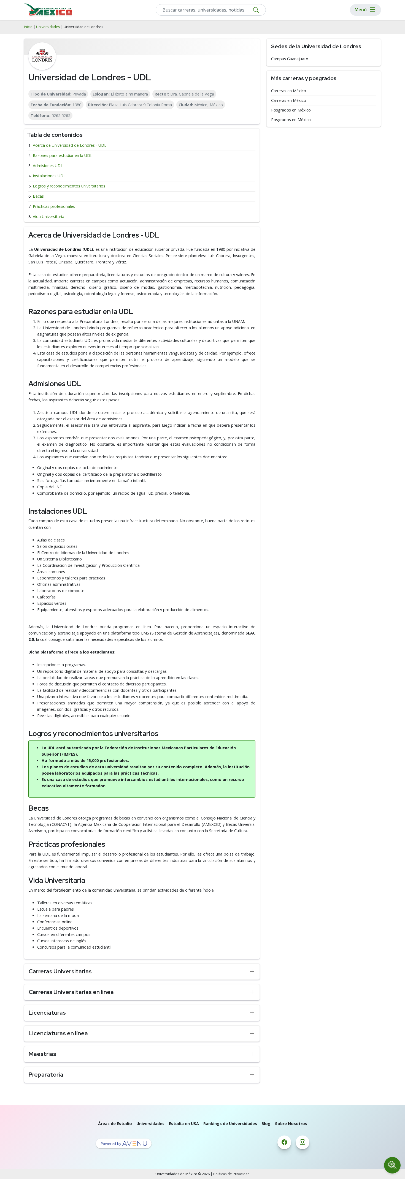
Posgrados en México (291, 110)
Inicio (28, 26)
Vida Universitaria (48, 216)
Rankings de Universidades (230, 1123)
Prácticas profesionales (54, 206)
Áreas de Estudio (115, 1123)
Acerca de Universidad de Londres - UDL (69, 145)
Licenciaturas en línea (58, 1033)
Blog (266, 1123)
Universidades (48, 26)
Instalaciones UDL (49, 175)
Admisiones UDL (48, 165)
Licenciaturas (47, 1012)
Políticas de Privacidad (231, 1174)
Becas (38, 196)
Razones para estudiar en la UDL (62, 155)
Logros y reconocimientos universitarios (69, 186)
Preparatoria (46, 1074)
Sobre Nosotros (291, 1123)
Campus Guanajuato (289, 58)
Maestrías (42, 1054)
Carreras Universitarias (60, 971)
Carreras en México (288, 90)
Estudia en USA (184, 1123)
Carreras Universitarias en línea (71, 992)
